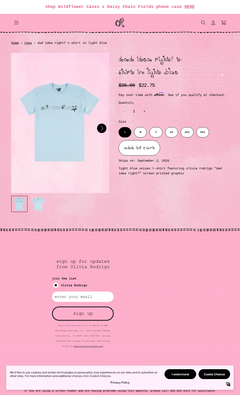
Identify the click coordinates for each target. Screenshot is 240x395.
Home (15, 43)
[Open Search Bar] (203, 22)
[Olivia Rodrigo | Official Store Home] (120, 23)
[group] (19, 204)
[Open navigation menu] (16, 23)
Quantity (126, 103)
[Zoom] (60, 123)
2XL (187, 132)
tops (28, 43)
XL (171, 132)
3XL (202, 132)
